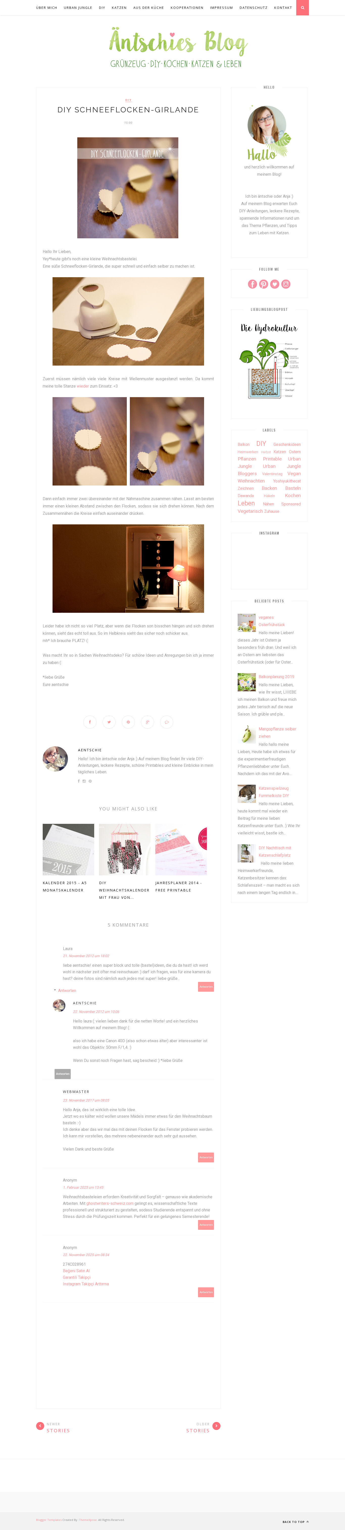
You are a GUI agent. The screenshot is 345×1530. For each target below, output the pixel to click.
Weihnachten (251, 481)
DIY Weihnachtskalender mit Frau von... (124, 890)
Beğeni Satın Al (76, 1270)
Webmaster (76, 1091)
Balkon (244, 444)
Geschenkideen (287, 444)
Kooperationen (187, 7)
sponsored (291, 504)
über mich (46, 7)
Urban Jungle (78, 7)
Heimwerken (248, 452)
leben (246, 503)
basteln (293, 488)
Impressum (221, 7)
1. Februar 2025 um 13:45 (83, 1187)
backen (269, 488)
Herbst (266, 452)
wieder (83, 386)
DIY (102, 7)
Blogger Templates (49, 1520)
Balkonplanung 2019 (276, 676)
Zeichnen (246, 488)
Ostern (295, 451)
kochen (293, 495)
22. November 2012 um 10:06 (96, 1012)
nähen (268, 504)
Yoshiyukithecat (287, 481)
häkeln (269, 496)
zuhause (271, 511)
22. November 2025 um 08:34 (86, 1255)
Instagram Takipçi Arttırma (86, 1284)
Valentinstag (272, 474)
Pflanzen (247, 459)
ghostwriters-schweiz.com (110, 1203)
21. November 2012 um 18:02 (86, 956)
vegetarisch (250, 511)
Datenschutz (254, 7)
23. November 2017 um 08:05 (86, 1100)
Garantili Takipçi (76, 1277)
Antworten (206, 986)
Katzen (119, 7)
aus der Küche (148, 7)
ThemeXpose (88, 1520)
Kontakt (283, 7)
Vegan (294, 473)
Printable (272, 459)
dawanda (246, 495)
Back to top (294, 1522)
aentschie (90, 750)
